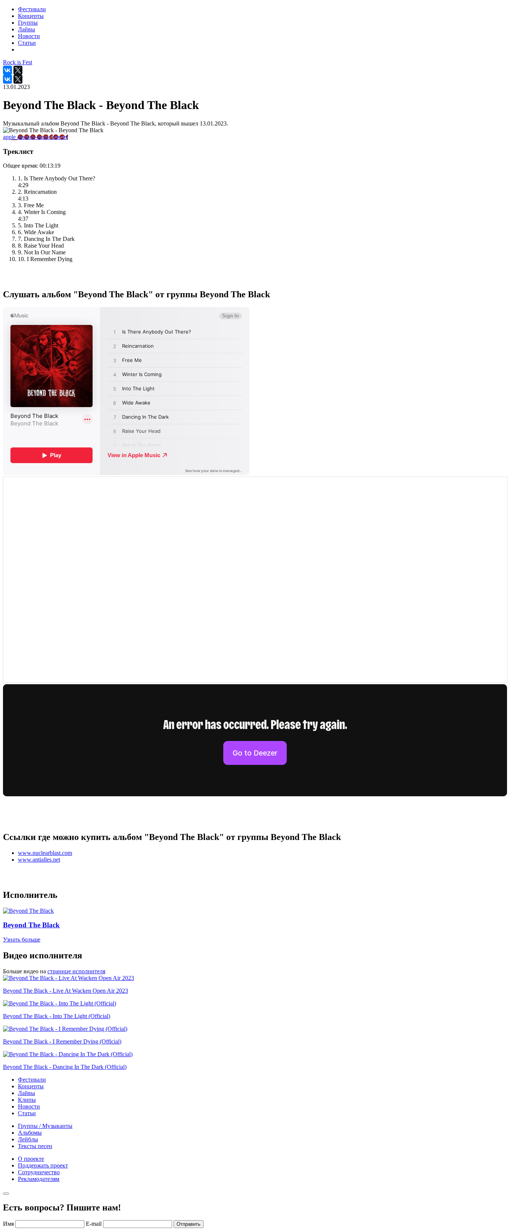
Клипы (27, 1100)
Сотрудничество (39, 1172)
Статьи (27, 1113)
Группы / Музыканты (45, 1126)
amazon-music (35, 137)
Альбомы (30, 1132)
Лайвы (26, 1093)
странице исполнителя (76, 971)
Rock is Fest (17, 62)
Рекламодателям (38, 1179)
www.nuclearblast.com (45, 853)
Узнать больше (21, 939)
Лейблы (28, 1139)
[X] (17, 70)
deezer (60, 137)
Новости (29, 1106)
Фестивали (32, 1079)
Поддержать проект (43, 1165)
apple (10, 137)
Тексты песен (35, 1146)
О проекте (31, 1159)
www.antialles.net (39, 859)
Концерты (31, 1086)
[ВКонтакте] (7, 70)
